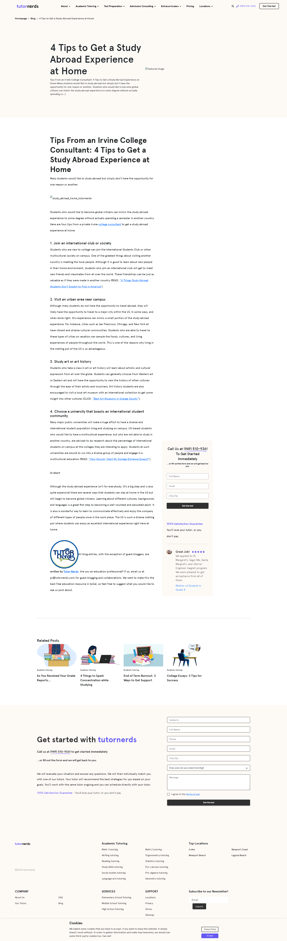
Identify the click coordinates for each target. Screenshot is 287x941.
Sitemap (149, 914)
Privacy (149, 903)
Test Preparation (113, 6)
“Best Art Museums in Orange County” (116, 398)
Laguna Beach (239, 855)
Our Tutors (20, 903)
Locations (204, 6)
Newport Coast (240, 849)
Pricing (190, 6)
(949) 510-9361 (248, 6)
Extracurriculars (170, 6)
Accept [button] (210, 936)
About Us (20, 897)
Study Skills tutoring (112, 867)
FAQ (60, 897)
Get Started (269, 6)
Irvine (192, 849)
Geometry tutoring (155, 878)
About (64, 6)
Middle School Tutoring (114, 903)
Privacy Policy (210, 929)
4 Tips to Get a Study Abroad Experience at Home (66, 18)
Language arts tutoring (114, 878)
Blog (33, 18)
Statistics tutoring (154, 861)
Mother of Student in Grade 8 (188, 587)
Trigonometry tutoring (157, 855)
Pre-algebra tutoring (156, 872)
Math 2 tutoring (153, 849)
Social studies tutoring (114, 872)
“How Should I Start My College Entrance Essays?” (119, 459)
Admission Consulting (141, 6)
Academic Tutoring (86, 6)
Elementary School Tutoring (116, 897)
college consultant (109, 224)
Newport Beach (197, 855)
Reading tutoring (110, 861)
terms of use (193, 794)
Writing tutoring (110, 855)
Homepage (21, 18)
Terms (148, 909)
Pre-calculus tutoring (156, 867)
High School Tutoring (113, 909)
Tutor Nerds (71, 571)
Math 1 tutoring (110, 849)
